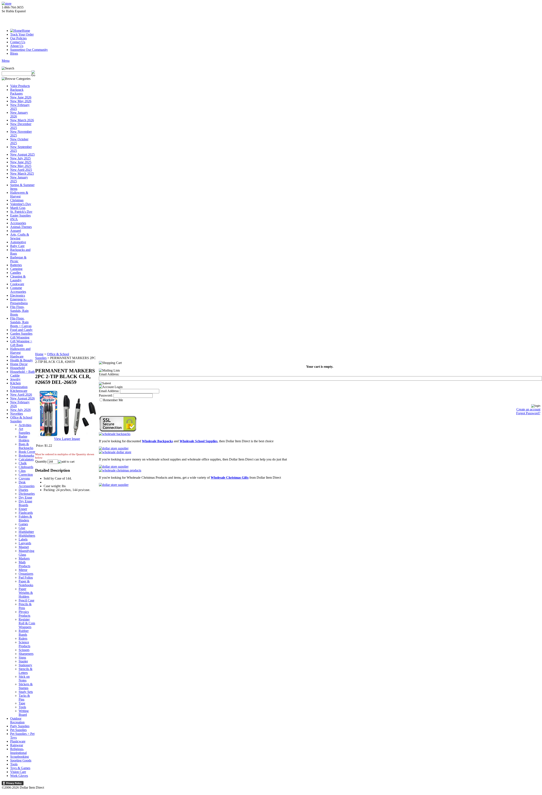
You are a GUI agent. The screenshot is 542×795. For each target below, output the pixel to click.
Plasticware (17, 741)
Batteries (16, 265)
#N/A (14, 219)
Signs (22, 657)
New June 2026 (20, 97)
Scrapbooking (19, 756)
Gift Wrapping (19, 337)
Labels (23, 539)
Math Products (24, 564)
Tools (22, 707)
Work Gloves (19, 775)
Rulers (23, 638)
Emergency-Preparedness (19, 301)
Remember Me (113, 400)
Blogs (14, 53)
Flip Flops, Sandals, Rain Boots (19, 310)
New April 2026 (21, 394)
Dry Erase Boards (25, 503)
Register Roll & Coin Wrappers (27, 623)
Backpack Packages (17, 91)
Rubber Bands (24, 632)
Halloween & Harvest (19, 194)
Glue (22, 528)
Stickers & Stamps (26, 686)
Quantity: (41, 461)
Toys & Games (20, 768)
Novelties (16, 413)
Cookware (17, 284)
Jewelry (15, 379)
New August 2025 (22, 154)
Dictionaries (27, 493)
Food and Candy (21, 330)
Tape (22, 703)
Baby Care (17, 246)
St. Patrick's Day (21, 211)
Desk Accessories (27, 484)
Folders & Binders (25, 518)
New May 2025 (20, 166)
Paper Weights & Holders (26, 592)
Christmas (17, 200)
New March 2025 (22, 173)
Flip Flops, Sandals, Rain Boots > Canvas (21, 322)
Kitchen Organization (19, 385)
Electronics (17, 295)
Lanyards (25, 543)
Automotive (18, 242)
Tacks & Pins (24, 697)
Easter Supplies (20, 215)
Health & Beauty (21, 360)
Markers (24, 558)
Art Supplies (24, 430)
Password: (106, 395)
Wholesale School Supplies (198, 441)
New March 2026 (22, 120)
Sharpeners (26, 653)
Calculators (26, 459)
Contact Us (17, 42)
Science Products (24, 644)
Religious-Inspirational (18, 751)
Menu (6, 60)
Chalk (23, 463)
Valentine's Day (20, 204)
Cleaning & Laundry (18, 278)
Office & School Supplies (21, 419)
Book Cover (27, 451)
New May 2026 (20, 101)
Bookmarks (26, 455)
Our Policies (18, 38)
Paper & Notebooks (26, 583)
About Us (16, 46)
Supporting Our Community (29, 49)
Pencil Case (26, 600)
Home (26, 30)
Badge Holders (24, 438)
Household (17, 368)
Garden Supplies (21, 333)
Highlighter (26, 532)
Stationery (25, 665)
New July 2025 (20, 158)
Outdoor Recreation (17, 720)
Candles (15, 272)
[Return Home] (6, 3)
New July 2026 (20, 410)
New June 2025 (20, 162)
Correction (26, 474)
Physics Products (24, 613)
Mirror (23, 570)
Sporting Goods (20, 760)
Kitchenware (18, 391)
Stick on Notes (24, 678)
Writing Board (24, 712)
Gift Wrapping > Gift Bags (21, 343)
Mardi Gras (17, 208)
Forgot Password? (528, 413)
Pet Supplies (18, 730)
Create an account (528, 409)
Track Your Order (22, 34)
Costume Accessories (18, 289)
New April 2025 (21, 169)
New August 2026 (22, 398)
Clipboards (26, 467)
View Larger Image (67, 439)
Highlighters (27, 535)
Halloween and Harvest (20, 350)
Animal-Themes (21, 227)
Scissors (24, 650)
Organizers (26, 573)
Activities (25, 425)
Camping (16, 269)
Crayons (24, 478)
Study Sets (26, 692)
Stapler (23, 661)
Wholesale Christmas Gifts (230, 477)
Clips (22, 471)
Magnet (24, 547)
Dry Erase (25, 497)
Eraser (23, 509)
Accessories (18, 223)
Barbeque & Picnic (18, 259)
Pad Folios (26, 577)
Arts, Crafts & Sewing (19, 236)
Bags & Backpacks (26, 446)
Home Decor (19, 364)
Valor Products (20, 86)
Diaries (23, 490)
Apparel (15, 230)
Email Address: (109, 374)
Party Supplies (19, 726)
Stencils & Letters (25, 671)
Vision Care (18, 772)
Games (23, 524)
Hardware (17, 356)
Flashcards (26, 512)
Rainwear (16, 745)
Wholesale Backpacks (157, 441)
